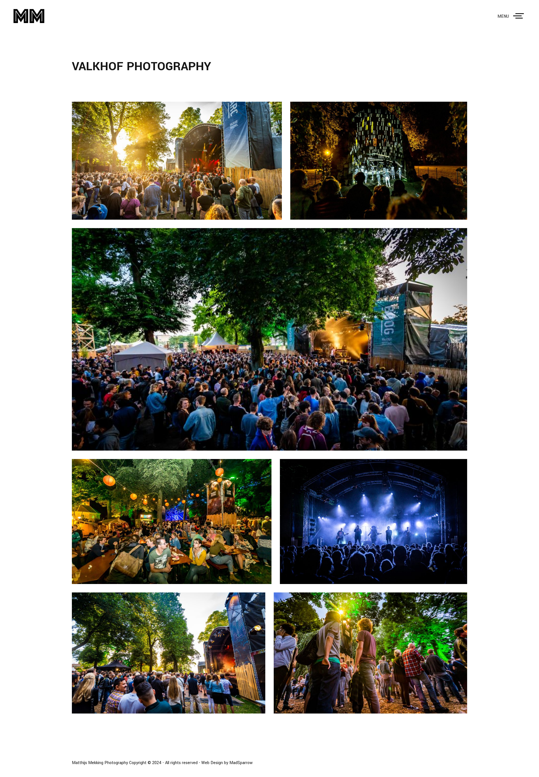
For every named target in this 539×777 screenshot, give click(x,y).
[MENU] (520, 16)
